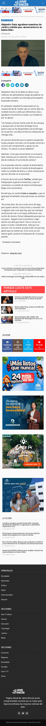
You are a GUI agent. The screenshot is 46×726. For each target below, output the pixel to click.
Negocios (4, 657)
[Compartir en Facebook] (3, 85)
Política (4, 585)
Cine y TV (4, 671)
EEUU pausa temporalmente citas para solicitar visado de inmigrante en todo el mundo (21, 534)
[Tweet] (12, 85)
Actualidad (5, 576)
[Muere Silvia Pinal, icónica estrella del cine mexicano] (7, 310)
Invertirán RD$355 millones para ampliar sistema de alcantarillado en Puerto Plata (22, 551)
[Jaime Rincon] (20, 691)
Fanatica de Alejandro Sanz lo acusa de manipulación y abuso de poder (29, 298)
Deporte (4, 599)
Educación (5, 624)
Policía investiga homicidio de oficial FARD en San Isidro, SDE (23, 277)
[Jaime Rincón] (23, 2)
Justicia (4, 633)
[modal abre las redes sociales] (27, 85)
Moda (3, 638)
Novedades (5, 662)
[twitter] (23, 713)
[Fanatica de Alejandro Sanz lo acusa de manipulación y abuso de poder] (7, 300)
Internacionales (7, 595)
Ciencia (4, 619)
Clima (3, 676)
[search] (43, 3)
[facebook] (19, 713)
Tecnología (5, 628)
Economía (5, 653)
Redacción (6, 34)
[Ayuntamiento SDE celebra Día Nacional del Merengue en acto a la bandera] (7, 320)
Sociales (4, 667)
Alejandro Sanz (16, 253)
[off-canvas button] (3, 3)
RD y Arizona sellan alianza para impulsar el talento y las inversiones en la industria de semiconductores (22, 543)
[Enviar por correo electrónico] (22, 85)
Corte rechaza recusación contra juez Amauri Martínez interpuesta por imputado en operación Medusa (23, 269)
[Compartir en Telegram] (17, 85)
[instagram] (27, 713)
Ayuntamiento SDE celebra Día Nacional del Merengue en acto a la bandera (28, 318)
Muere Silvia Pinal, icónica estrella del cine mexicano (29, 308)
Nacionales (5, 581)
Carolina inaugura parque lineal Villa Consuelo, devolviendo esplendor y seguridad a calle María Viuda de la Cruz (21, 524)
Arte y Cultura (7, 20)
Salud (3, 590)
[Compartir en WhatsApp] (8, 85)
